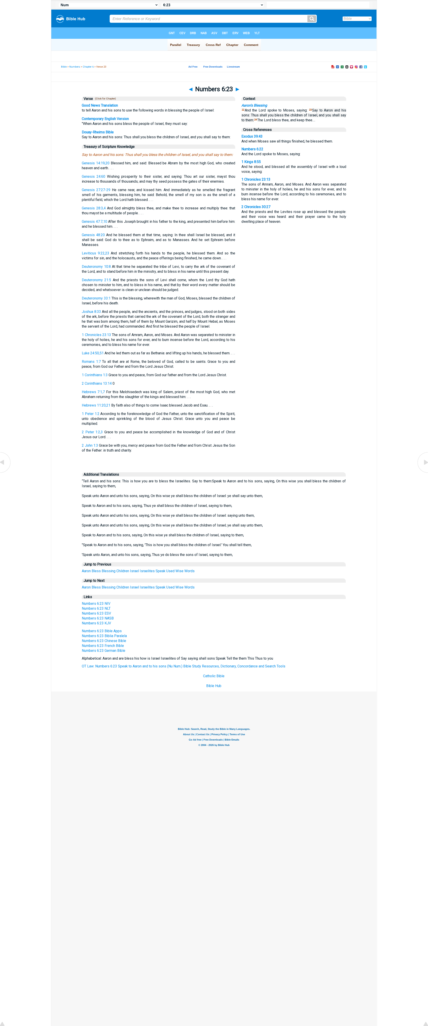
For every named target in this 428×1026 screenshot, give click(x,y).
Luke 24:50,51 (93, 353)
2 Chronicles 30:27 (255, 207)
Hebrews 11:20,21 (96, 405)
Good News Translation (100, 105)
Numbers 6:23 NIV (96, 603)
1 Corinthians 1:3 (95, 375)
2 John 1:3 (90, 445)
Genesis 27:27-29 (96, 190)
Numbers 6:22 (252, 149)
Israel (134, 571)
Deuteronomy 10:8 (96, 266)
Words (189, 571)
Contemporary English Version (105, 119)
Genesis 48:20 (93, 235)
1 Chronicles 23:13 (96, 335)
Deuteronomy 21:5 (96, 280)
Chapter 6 (88, 66)
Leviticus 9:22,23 (95, 253)
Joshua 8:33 (91, 312)
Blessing (108, 571)
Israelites (147, 571)
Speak (160, 571)
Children (122, 571)
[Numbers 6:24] (422, 472)
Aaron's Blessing (254, 105)
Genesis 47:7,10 (94, 221)
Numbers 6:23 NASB (98, 618)
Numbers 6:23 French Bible (103, 646)
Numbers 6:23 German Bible (103, 650)
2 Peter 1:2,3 (92, 432)
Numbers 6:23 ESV (96, 613)
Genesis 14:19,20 (95, 163)
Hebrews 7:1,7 (93, 392)
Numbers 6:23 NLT (96, 608)
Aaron (86, 571)
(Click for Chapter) (105, 98)
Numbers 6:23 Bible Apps (102, 631)
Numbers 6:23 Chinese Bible (104, 641)
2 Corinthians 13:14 (97, 383)
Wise (179, 571)
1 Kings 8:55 (251, 162)
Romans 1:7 (91, 361)
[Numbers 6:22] (5, 472)
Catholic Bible (213, 676)
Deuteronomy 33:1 (96, 298)
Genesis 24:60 (93, 176)
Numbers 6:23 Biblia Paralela (104, 636)
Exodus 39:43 (252, 136)
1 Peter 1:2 (90, 414)
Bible (64, 66)
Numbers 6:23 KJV (96, 623)
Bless (96, 571)
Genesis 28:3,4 (93, 208)
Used (170, 571)
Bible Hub (213, 686)
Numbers (74, 66)
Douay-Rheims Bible (98, 132)
